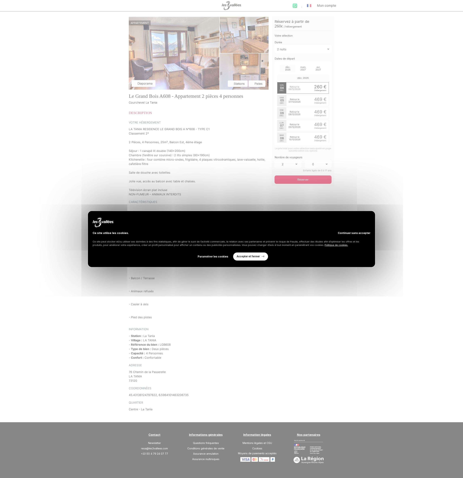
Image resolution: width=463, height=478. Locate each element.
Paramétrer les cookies (213, 256)
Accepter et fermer (248, 256)
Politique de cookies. (336, 245)
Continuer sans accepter (354, 232)
